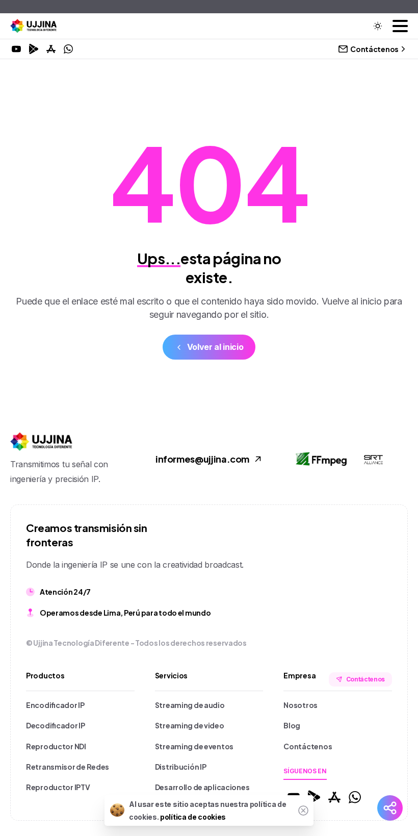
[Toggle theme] (377, 26)
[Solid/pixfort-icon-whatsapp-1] (355, 796)
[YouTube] (16, 49)
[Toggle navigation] (400, 26)
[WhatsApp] (68, 49)
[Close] (303, 810)
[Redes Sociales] (390, 808)
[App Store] (51, 49)
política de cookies (193, 817)
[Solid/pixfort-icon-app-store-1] (334, 796)
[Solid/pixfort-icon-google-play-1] (314, 796)
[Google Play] (33, 49)
